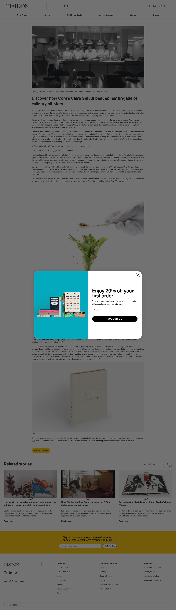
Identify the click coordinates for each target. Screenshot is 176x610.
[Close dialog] (138, 275)
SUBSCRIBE (115, 318)
